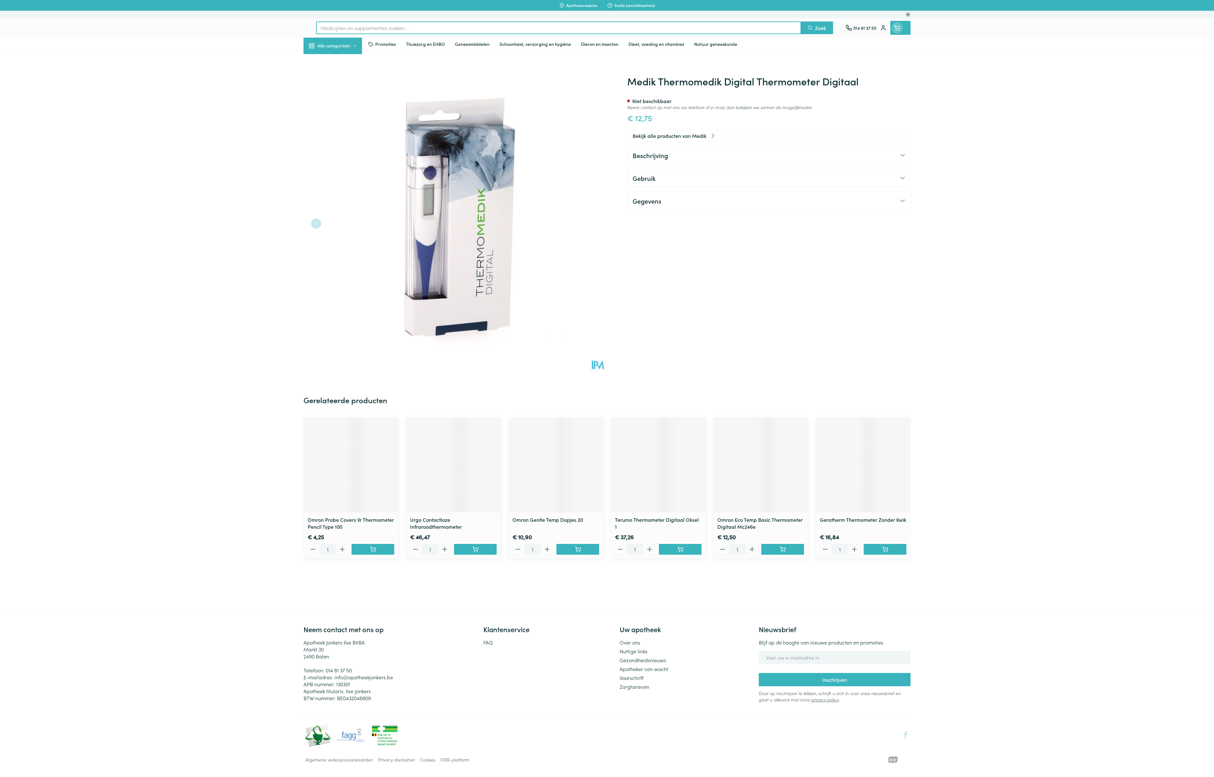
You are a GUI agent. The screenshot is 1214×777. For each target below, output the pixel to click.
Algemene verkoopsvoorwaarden (339, 759)
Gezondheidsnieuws (643, 660)
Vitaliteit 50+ (344, 145)
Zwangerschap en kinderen (344, 125)
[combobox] (558, 28)
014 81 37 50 (339, 670)
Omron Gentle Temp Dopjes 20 (547, 519)
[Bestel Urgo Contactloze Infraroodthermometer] (475, 549)
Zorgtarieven (634, 686)
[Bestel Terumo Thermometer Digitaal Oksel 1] (680, 549)
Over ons (630, 642)
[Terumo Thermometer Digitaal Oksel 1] (658, 465)
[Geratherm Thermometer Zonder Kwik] (863, 465)
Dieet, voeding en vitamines (344, 102)
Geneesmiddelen (344, 216)
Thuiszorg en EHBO (344, 181)
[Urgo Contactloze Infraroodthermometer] (453, 465)
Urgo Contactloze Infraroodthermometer (436, 523)
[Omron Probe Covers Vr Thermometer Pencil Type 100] (351, 465)
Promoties (320, 60)
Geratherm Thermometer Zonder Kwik (863, 519)
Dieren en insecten (344, 199)
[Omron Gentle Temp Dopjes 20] (556, 465)
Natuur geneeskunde (344, 163)
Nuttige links (633, 651)
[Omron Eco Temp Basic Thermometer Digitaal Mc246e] (761, 465)
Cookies (427, 759)
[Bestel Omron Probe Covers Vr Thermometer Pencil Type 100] (373, 549)
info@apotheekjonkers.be (363, 677)
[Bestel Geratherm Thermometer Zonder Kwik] (885, 549)
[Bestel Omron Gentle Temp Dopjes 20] (577, 549)
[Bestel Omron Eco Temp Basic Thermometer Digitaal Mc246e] (782, 549)
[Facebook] (905, 735)
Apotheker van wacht (644, 668)
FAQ (488, 642)
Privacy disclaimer (396, 759)
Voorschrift (632, 677)
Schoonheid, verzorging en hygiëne (344, 80)
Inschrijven (834, 679)
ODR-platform (454, 759)
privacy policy (825, 699)
